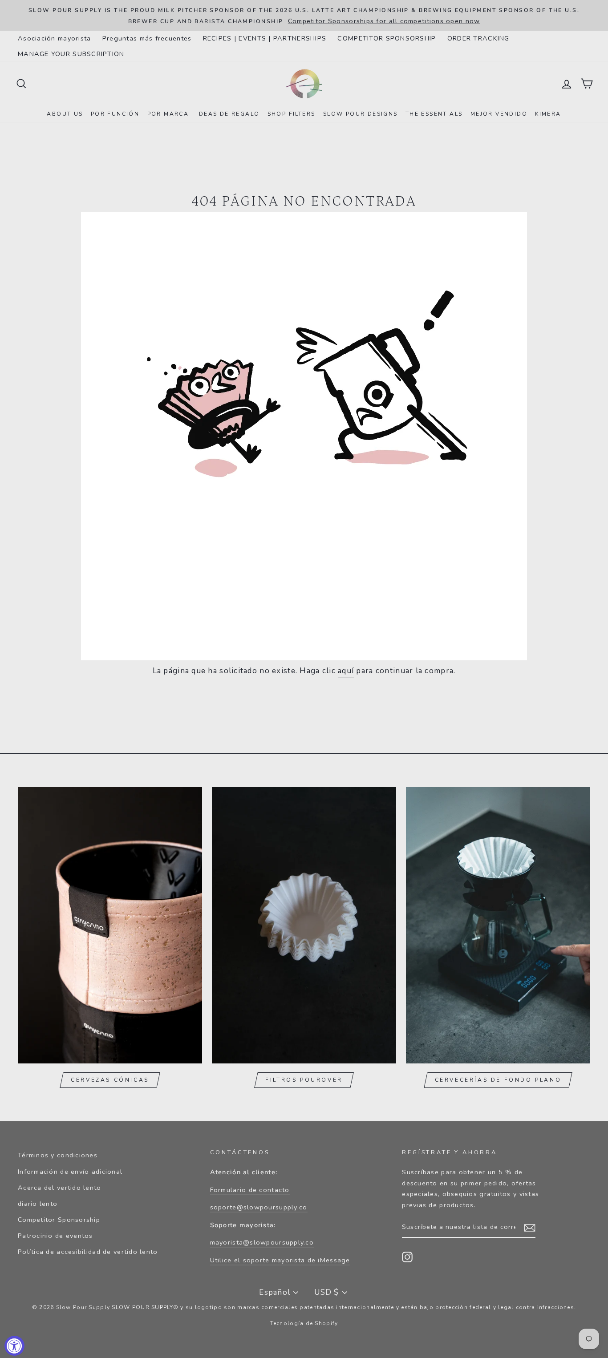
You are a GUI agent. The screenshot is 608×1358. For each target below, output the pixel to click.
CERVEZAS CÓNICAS (110, 1079)
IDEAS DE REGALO (227, 113)
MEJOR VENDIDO (498, 113)
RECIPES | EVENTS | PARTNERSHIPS (265, 38)
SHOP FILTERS (292, 113)
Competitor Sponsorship (59, 1219)
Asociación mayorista (54, 38)
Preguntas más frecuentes (147, 38)
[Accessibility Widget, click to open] (14, 1346)
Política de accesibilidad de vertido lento (88, 1251)
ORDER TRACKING (478, 38)
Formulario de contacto (250, 1189)
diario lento (37, 1203)
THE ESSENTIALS (434, 113)
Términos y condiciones (57, 1155)
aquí (346, 671)
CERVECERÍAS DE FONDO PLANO (498, 1079)
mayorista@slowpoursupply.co (262, 1242)
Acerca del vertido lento (59, 1187)
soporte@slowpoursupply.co (259, 1207)
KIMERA (548, 113)
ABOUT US (65, 113)
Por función (115, 113)
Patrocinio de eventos (55, 1235)
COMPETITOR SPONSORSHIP (386, 38)
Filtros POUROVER (304, 1079)
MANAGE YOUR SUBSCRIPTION (71, 53)
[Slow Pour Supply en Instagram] (407, 1257)
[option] (304, 15)
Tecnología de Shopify (304, 1323)
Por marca (168, 113)
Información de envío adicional (70, 1171)
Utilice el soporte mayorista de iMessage (280, 1260)
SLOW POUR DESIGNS (360, 113)
